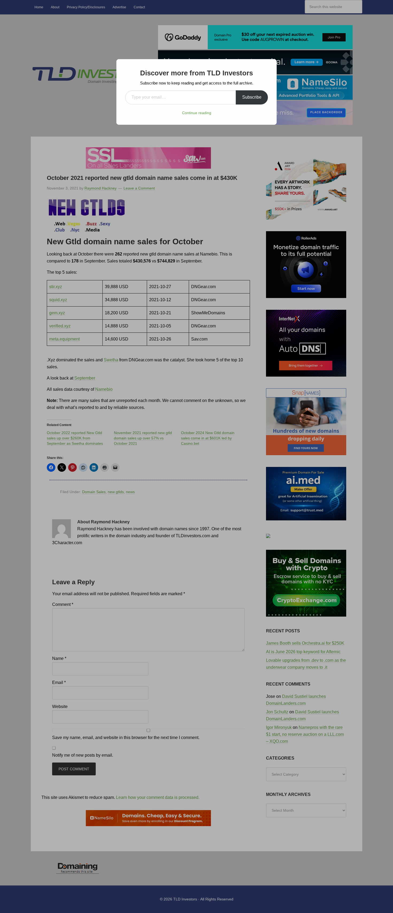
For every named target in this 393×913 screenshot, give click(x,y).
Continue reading (196, 113)
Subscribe (251, 97)
